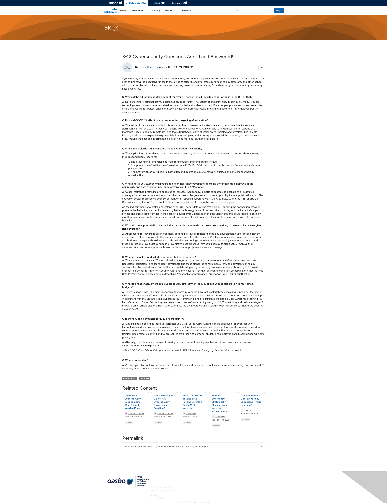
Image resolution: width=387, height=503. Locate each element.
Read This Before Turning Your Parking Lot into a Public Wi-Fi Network (193, 402)
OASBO (115, 3)
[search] (237, 10)
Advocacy (179, 3)
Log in (279, 10)
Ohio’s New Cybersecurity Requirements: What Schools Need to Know (133, 402)
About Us (242, 487)
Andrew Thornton (136, 413)
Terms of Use (245, 490)
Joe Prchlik (191, 413)
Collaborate (136, 3)
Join (197, 487)
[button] (138, 10)
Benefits (199, 490)
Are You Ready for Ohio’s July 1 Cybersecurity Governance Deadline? (164, 402)
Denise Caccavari (149, 67)
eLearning (158, 3)
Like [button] (261, 68)
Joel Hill (248, 410)
